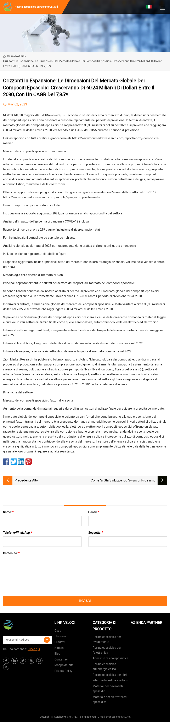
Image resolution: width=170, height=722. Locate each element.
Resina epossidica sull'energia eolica (104, 666)
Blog (57, 653)
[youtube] (31, 661)
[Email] (47, 640)
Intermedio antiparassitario (110, 680)
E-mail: (93, 512)
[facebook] (6, 661)
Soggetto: (95, 532)
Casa (10, 56)
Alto (35, 480)
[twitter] (23, 661)
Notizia (59, 647)
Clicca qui (34, 649)
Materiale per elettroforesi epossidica (110, 699)
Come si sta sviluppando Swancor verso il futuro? (116, 480)
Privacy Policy (63, 670)
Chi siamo (61, 636)
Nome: (8, 512)
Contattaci (61, 659)
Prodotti (60, 642)
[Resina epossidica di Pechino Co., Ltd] (24, 624)
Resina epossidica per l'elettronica (107, 650)
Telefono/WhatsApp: (18, 532)
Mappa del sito (64, 665)
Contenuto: (11, 553)
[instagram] (39, 661)
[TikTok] (6, 667)
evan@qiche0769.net (118, 716)
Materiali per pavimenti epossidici (108, 689)
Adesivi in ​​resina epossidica (110, 658)
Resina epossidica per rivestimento (107, 639)
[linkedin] (14, 661)
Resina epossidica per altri (110, 674)
